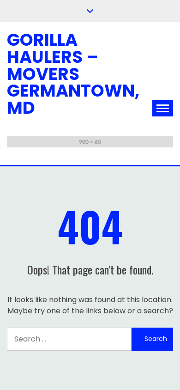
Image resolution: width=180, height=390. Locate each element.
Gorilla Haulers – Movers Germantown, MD (73, 74)
